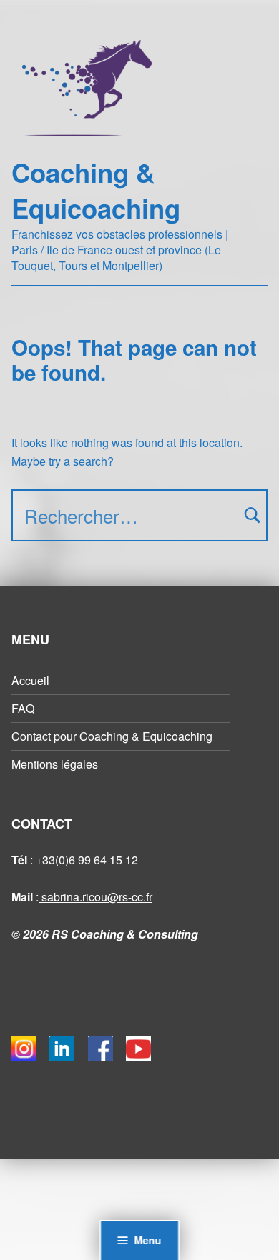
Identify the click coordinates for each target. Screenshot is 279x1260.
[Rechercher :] (139, 515)
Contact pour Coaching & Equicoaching (111, 736)
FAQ (22, 708)
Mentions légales (54, 764)
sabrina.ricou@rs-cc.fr (95, 897)
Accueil (30, 680)
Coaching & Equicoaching (95, 190)
